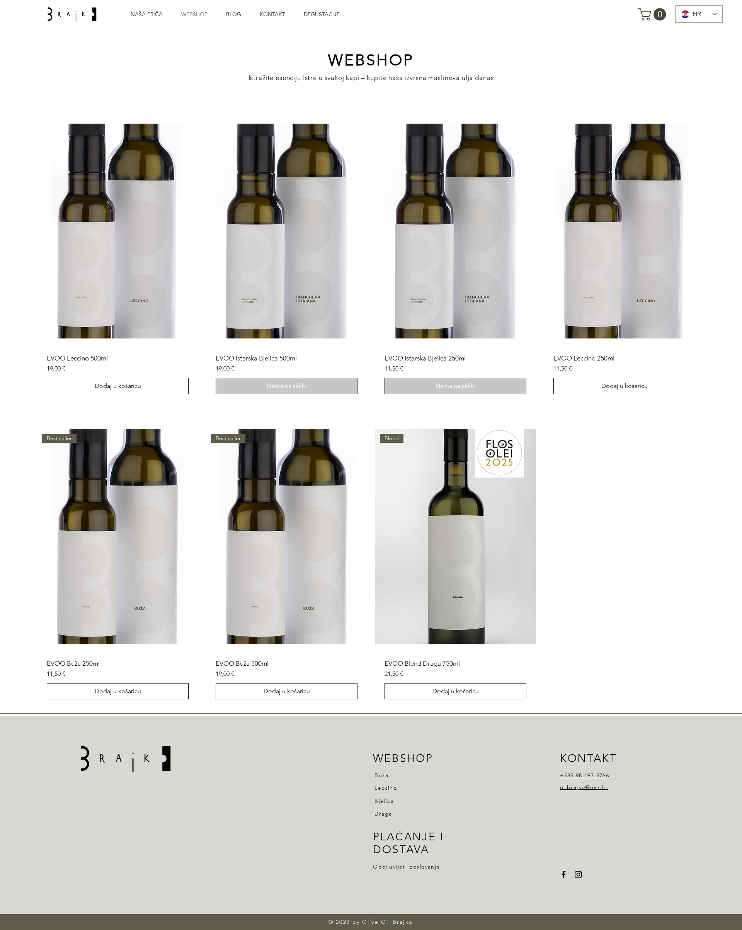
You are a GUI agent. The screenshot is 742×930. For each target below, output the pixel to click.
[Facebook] (563, 874)
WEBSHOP (403, 758)
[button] (653, 14)
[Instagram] (578, 874)
